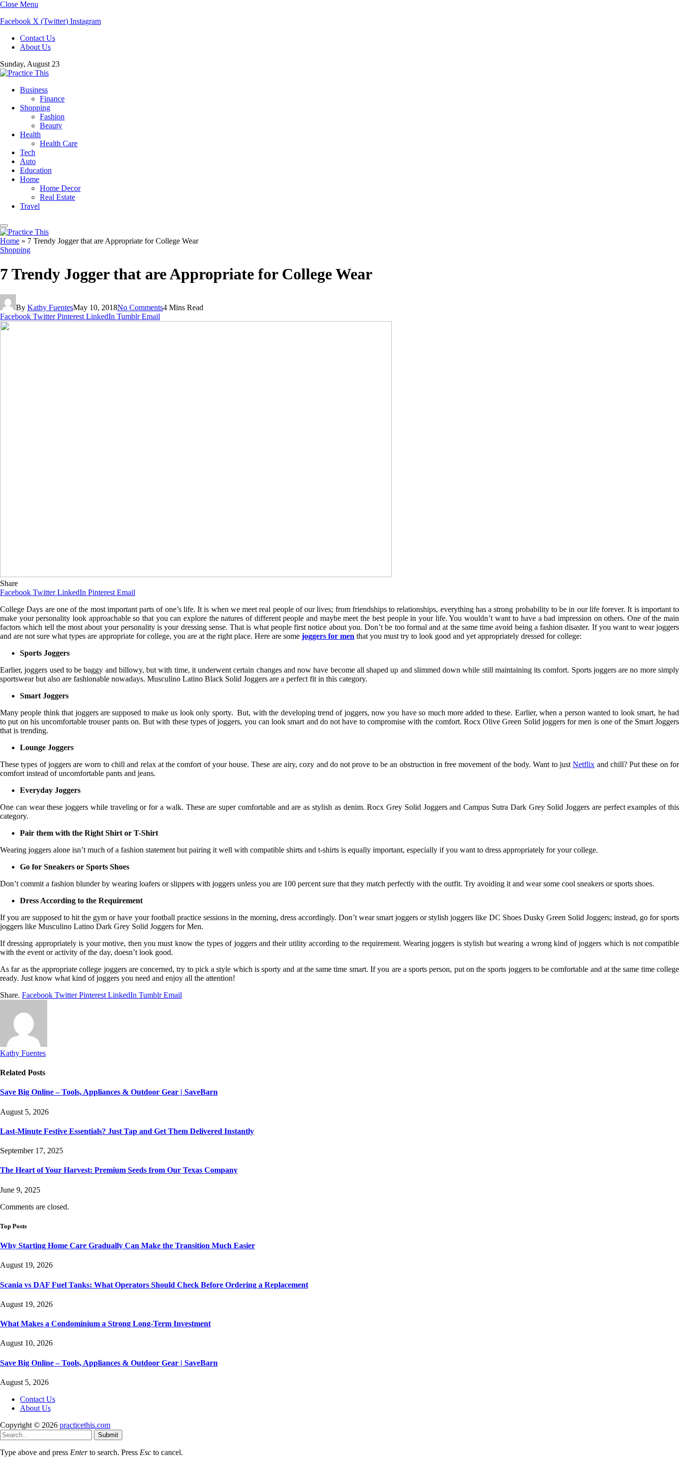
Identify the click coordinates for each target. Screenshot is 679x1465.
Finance (52, 98)
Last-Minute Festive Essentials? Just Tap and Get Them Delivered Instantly (127, 1131)
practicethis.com (85, 1425)
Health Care (59, 143)
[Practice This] (24, 73)
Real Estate (57, 197)
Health (30, 134)
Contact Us (37, 38)
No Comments (140, 307)
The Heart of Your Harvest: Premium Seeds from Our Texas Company (119, 1170)
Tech (27, 152)
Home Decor (60, 188)
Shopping (35, 107)
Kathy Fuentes (50, 307)
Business (34, 90)
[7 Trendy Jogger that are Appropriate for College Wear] (196, 574)
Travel (30, 206)
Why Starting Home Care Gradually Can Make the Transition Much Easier (127, 1245)
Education (36, 170)
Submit (108, 1435)
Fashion (52, 116)
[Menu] (4, 225)
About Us (35, 47)
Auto (28, 161)
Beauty (51, 125)
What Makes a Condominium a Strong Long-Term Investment (105, 1323)
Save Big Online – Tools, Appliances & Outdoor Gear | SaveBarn (109, 1092)
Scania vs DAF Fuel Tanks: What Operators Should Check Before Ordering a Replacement (154, 1285)
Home (29, 179)
